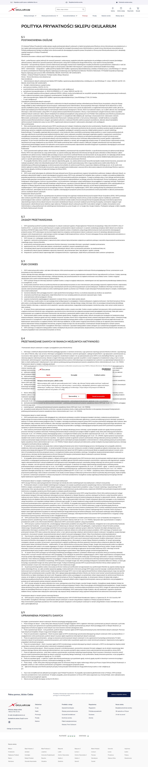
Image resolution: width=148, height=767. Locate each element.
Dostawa (91, 715)
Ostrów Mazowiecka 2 (81, 755)
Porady (95, 16)
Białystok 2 (78, 749)
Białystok (60, 749)
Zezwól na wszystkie (98, 396)
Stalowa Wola (112, 758)
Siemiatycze (94, 758)
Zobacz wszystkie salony (119, 694)
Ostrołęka (27, 755)
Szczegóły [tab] (74, 375)
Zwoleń (93, 761)
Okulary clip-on (120, 16)
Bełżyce (10, 749)
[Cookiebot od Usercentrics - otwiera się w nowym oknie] (103, 369)
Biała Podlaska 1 (29, 749)
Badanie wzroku (106, 16)
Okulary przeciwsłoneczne (49, 16)
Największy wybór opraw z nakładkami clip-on (25, 2)
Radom (10, 758)
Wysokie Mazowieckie (30, 761)
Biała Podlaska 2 (45, 749)
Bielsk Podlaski (95, 749)
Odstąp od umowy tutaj (14, 729)
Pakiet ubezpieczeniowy (69, 721)
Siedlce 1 (60, 758)
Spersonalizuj (73, 396)
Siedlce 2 (77, 758)
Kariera (37, 721)
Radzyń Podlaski (29, 758)
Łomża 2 (93, 752)
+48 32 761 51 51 (14, 712)
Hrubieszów (11, 752)
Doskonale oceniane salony (125, 2)
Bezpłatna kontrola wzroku (75, 2)
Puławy (127, 755)
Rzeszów (43, 758)
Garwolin (110, 749)
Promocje (85, 16)
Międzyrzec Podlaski (13, 755)
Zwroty (91, 718)
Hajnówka (127, 749)
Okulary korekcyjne (29, 16)
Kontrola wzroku (67, 718)
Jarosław (27, 752)
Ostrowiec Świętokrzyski (48, 755)
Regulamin (92, 708)
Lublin (59, 752)
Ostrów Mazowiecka (63, 755)
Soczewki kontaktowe (69, 16)
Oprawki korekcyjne (68, 708)
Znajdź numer (24, 718)
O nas (37, 708)
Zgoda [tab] (48, 375)
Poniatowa (111, 755)
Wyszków (44, 761)
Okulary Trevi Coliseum (69, 725)
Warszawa (11, 761)
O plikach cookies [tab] (99, 375)
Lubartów (44, 752)
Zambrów (60, 761)
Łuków (126, 752)
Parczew (93, 755)
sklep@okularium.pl (19, 715)
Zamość (77, 761)
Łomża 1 (77, 752)
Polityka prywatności (95, 711)
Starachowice (128, 758)
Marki (36, 711)
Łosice (109, 752)
